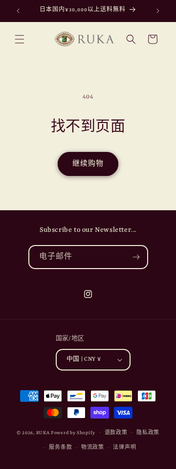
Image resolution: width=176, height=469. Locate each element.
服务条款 (60, 447)
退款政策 (116, 433)
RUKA (43, 432)
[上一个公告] (18, 11)
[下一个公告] (158, 11)
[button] (19, 39)
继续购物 (88, 164)
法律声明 (124, 447)
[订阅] (136, 257)
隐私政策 (147, 433)
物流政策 (92, 447)
